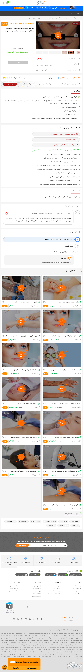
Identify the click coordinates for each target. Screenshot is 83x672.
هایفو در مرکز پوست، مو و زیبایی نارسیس (66, 437)
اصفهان (79, 13)
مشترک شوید (22, 545)
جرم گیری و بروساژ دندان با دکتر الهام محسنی (42, 213)
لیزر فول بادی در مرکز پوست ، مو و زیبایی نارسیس (23, 437)
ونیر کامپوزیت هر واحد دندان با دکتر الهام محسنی (18, 23)
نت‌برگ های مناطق (14, 589)
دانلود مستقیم (33, 575)
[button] (40, 35)
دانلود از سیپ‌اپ (20, 575)
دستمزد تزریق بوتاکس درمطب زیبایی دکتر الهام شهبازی (64, 336)
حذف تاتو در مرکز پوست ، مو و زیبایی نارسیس (65, 404)
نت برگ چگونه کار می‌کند (34, 594)
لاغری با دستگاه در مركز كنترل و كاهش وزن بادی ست (64, 471)
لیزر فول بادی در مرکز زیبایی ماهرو (27, 404)
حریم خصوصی (77, 591)
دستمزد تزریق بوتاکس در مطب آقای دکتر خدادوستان (23, 471)
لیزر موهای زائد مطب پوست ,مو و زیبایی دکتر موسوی (64, 505)
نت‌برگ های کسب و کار (13, 591)
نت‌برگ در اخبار (77, 594)
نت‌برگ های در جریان (14, 586)
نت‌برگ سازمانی (36, 586)
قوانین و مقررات (77, 589)
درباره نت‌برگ (78, 586)
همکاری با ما (57, 589)
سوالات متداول (36, 596)
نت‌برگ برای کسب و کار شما (53, 594)
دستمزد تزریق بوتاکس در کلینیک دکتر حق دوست (23, 370)
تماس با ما (57, 586)
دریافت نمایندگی (56, 591)
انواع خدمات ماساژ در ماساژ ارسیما (68, 302)
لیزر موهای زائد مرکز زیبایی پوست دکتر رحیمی (24, 336)
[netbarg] (74, 665)
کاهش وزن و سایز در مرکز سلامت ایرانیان (25, 302)
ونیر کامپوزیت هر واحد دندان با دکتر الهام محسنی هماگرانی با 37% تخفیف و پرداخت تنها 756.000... (19, 29)
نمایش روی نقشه (9, 84)
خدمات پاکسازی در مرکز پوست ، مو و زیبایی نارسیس (64, 370)
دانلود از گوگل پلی (74, 575)
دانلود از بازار (61, 575)
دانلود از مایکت (49, 575)
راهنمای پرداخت (36, 591)
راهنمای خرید (36, 589)
